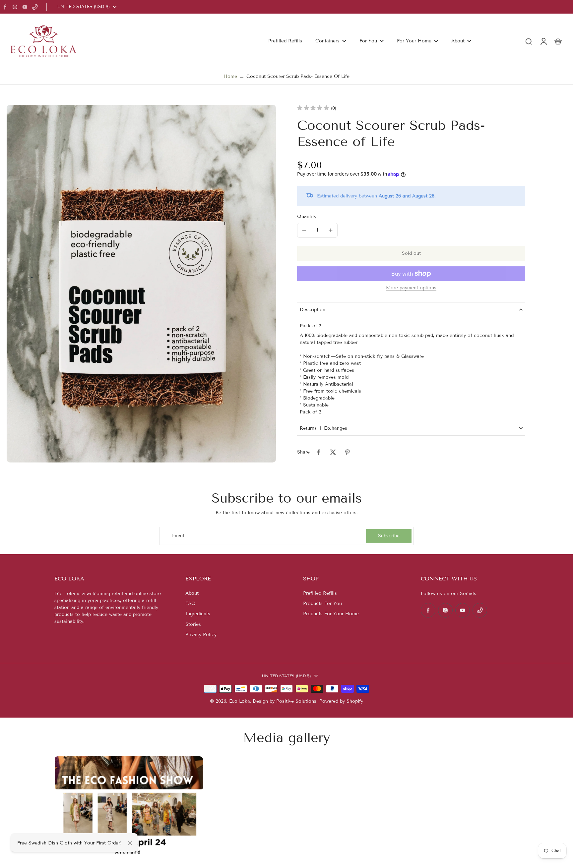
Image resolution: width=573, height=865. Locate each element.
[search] (528, 41)
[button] (411, 253)
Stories (193, 624)
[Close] (130, 843)
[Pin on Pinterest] (347, 452)
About (192, 593)
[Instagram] (15, 7)
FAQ (190, 603)
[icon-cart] (557, 41)
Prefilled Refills (320, 593)
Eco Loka (239, 701)
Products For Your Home (331, 614)
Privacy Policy (201, 634)
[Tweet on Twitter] (333, 452)
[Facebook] (5, 7)
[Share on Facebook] (318, 452)
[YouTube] (25, 7)
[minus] (304, 230)
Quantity (306, 216)
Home (230, 76)
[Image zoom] (141, 283)
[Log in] (543, 41)
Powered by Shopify (341, 701)
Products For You (322, 603)
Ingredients (197, 614)
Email (178, 536)
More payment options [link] (411, 288)
